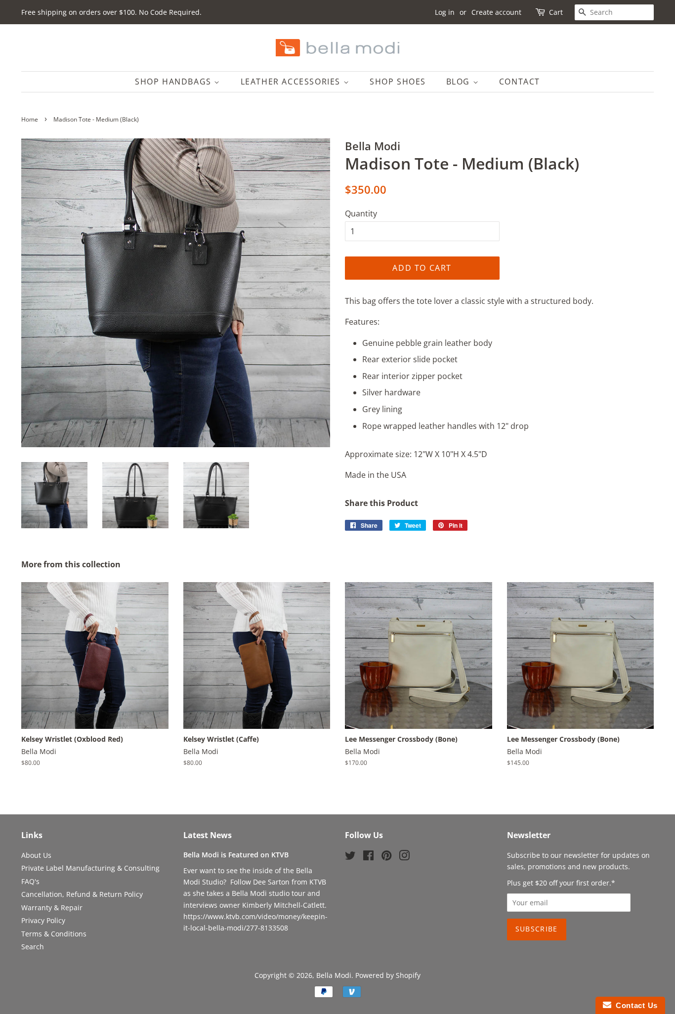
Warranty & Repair (52, 907)
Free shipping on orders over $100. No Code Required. (111, 12)
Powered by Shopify (388, 975)
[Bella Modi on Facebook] (368, 857)
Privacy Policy (43, 920)
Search (32, 946)
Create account (496, 12)
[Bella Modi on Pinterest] (386, 857)
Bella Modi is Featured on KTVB (236, 854)
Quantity (361, 213)
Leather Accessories (292, 81)
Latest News (207, 835)
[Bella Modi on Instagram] (404, 857)
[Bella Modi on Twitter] (350, 857)
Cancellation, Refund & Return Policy (82, 894)
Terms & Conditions (53, 933)
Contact (519, 81)
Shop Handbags (174, 81)
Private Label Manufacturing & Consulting (90, 868)
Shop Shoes (398, 81)
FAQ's (30, 881)
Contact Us (634, 1005)
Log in (445, 12)
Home (29, 119)
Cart (556, 12)
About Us (36, 855)
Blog (459, 81)
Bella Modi (333, 975)
